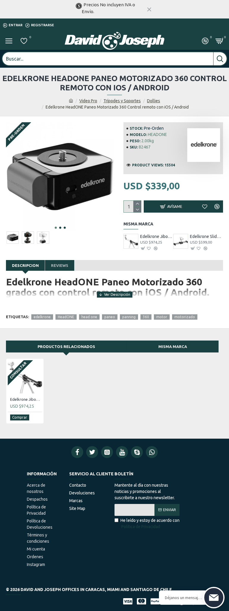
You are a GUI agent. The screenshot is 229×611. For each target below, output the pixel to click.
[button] (56, 228)
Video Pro (88, 100)
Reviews (59, 265)
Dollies (153, 100)
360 (146, 317)
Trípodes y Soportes (122, 100)
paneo (109, 317)
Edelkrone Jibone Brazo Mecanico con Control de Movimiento (156, 236)
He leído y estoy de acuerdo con (150, 523)
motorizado (184, 317)
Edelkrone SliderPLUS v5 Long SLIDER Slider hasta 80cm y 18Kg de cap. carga (206, 236)
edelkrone (42, 317)
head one (89, 317)
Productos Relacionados (66, 346)
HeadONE (66, 317)
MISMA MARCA (172, 346)
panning (129, 317)
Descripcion (25, 265)
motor (161, 317)
